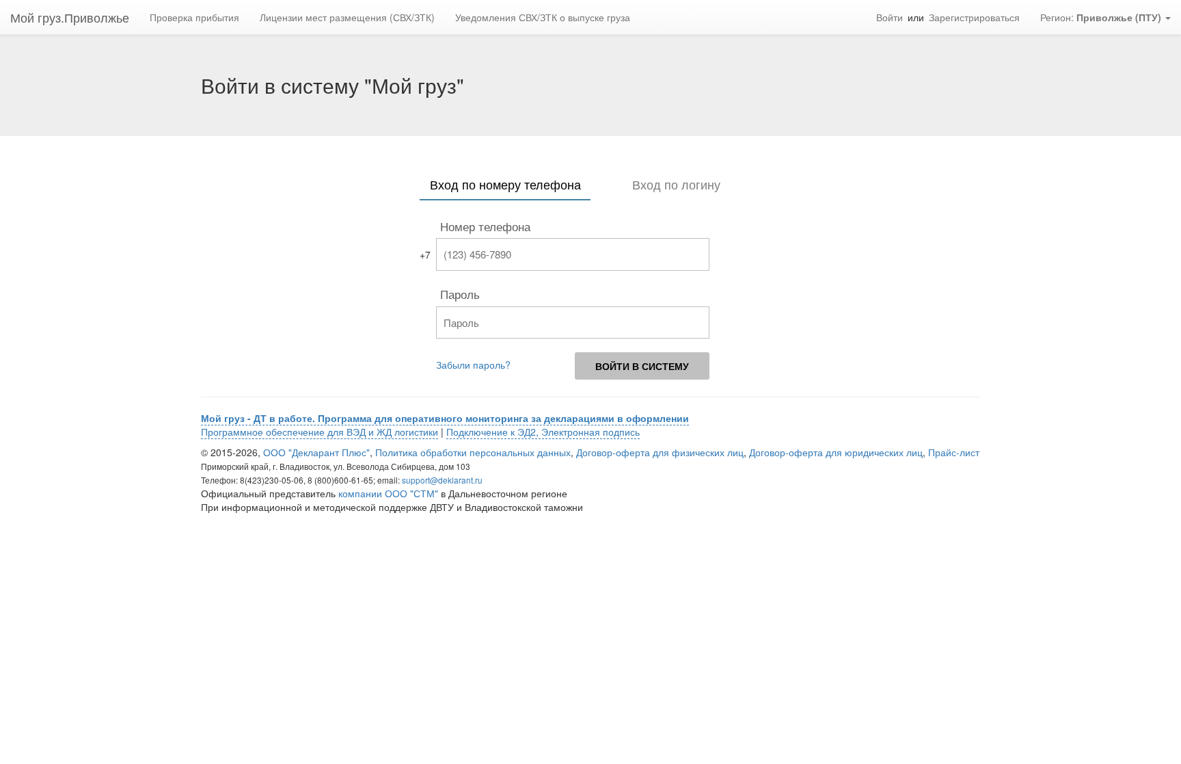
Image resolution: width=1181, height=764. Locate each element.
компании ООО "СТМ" (388, 493)
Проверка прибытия (194, 17)
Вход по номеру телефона (505, 184)
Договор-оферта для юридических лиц (836, 452)
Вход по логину (676, 184)
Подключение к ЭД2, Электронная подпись (543, 431)
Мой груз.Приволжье (69, 17)
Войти (889, 17)
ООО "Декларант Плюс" (316, 452)
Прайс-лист (953, 452)
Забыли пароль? (473, 364)
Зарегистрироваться (974, 17)
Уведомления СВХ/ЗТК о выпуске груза (542, 17)
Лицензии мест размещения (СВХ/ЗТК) (347, 17)
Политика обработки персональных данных (473, 452)
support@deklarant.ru (442, 480)
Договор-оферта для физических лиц (660, 452)
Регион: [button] (1100, 17)
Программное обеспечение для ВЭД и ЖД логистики (319, 431)
